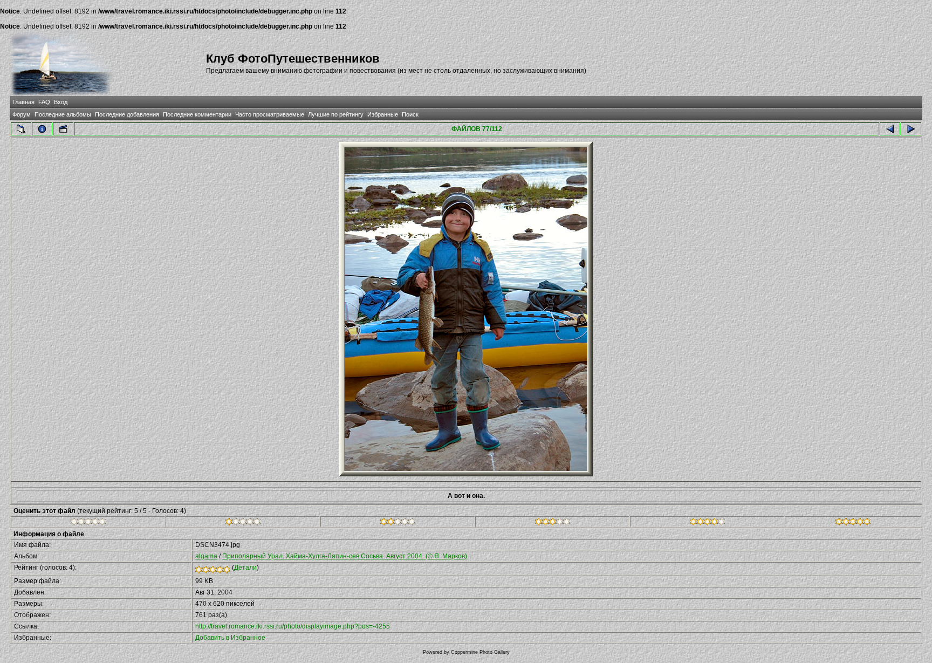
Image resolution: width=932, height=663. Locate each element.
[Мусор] (88, 523)
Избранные (382, 114)
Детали (245, 567)
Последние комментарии (197, 114)
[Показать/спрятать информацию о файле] (42, 129)
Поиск (410, 114)
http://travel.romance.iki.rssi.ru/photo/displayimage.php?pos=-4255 (292, 626)
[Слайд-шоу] (63, 129)
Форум (21, 114)
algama (206, 556)
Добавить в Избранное (230, 637)
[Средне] (397, 523)
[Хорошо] (552, 523)
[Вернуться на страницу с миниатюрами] (21, 129)
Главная (23, 102)
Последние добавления (127, 114)
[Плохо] (243, 523)
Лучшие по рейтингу (336, 114)
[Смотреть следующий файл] (911, 129)
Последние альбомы (63, 114)
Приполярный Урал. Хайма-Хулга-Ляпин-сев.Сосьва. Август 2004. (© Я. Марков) (344, 556)
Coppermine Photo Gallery (480, 652)
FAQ (44, 102)
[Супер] (853, 523)
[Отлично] (707, 523)
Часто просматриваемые (269, 114)
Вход (60, 102)
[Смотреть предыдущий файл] (890, 129)
